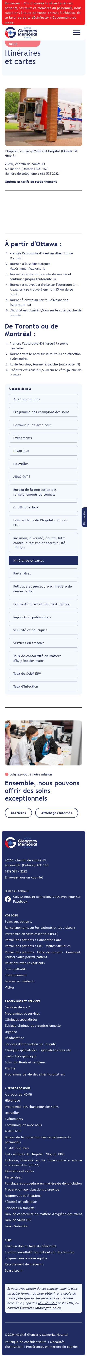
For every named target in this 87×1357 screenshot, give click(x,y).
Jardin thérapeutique (20, 1056)
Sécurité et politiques (30, 630)
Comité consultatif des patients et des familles (40, 1252)
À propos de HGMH (18, 1094)
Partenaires (22, 573)
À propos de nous (26, 399)
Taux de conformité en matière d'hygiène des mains (37, 658)
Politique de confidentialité (26, 1342)
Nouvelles (20, 463)
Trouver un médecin (20, 981)
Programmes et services (22, 1013)
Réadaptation (14, 1038)
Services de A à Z (17, 1007)
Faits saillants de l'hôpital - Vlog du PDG (40, 522)
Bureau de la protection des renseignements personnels (35, 492)
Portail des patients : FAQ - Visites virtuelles (38, 946)
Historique (21, 450)
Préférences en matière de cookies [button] (52, 1346)
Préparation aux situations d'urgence (41, 604)
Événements (22, 438)
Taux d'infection (25, 686)
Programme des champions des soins (41, 412)
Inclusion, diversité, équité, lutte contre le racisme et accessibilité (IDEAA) (39, 543)
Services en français (28, 643)
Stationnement (16, 975)
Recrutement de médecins (24, 1264)
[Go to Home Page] (21, 32)
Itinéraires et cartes (28, 560)
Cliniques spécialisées (21, 1019)
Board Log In (14, 1270)
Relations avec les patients (25, 963)
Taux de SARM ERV (27, 673)
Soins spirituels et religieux (25, 1062)
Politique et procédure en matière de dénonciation (42, 588)
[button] (84, 517)
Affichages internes (56, 813)
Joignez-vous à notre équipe (26, 1258)
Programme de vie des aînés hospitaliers (35, 1074)
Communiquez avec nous (32, 425)
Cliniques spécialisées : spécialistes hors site (38, 1050)
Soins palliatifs (16, 969)
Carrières (18, 813)
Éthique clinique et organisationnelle (33, 1025)
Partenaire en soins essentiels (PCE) (31, 934)
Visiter (9, 987)
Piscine (10, 1068)
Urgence (11, 1031)
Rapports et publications (32, 617)
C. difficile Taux (25, 507)
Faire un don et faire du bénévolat (30, 1246)
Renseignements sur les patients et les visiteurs (40, 927)
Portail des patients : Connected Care (33, 940)
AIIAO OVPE (22, 476)
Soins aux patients (18, 921)
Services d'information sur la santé (30, 1044)
